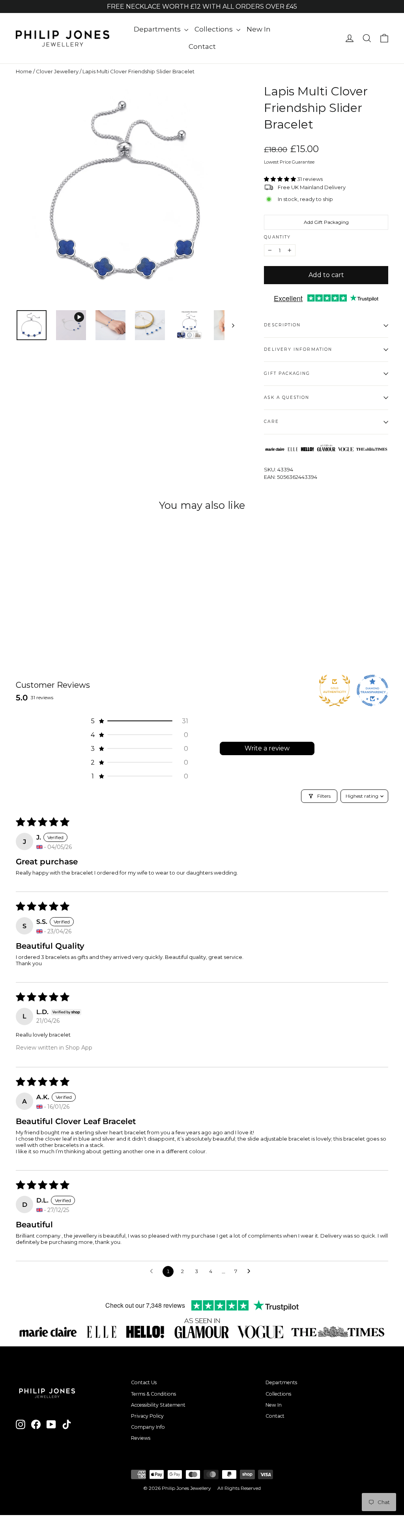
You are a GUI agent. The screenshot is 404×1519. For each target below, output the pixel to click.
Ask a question (286, 397)
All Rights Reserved (239, 1488)
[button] (280, 179)
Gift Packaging (287, 373)
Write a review (267, 748)
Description (282, 325)
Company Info (148, 1427)
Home (24, 71)
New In (259, 29)
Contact (202, 46)
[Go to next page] (251, 1271)
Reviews (140, 1438)
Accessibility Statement (158, 1405)
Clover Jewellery (57, 71)
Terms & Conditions (153, 1394)
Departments (158, 29)
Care (271, 421)
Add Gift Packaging (326, 222)
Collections (214, 29)
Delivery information (298, 349)
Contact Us (144, 1382)
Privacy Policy (147, 1416)
